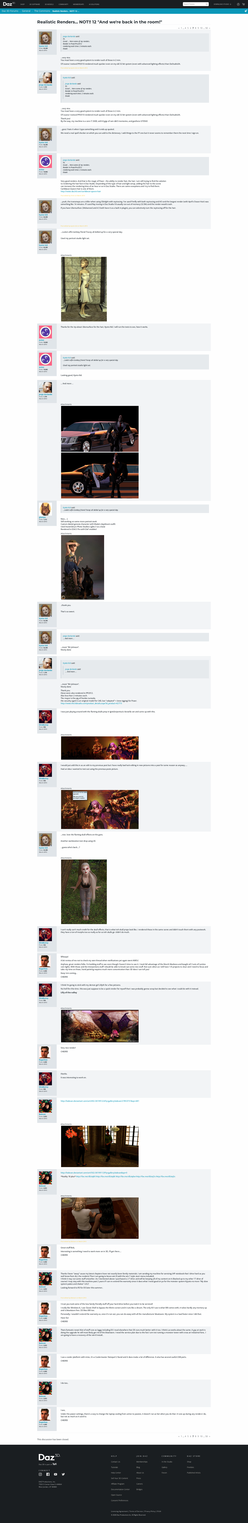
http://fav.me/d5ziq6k (105, 1176)
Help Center (116, 1472)
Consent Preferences (119, 1500)
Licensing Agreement (119, 1511)
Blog (138, 1467)
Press (138, 1478)
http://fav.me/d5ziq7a (146, 1176)
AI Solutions (94, 4)
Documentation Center (120, 1489)
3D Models (49, 4)
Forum (164, 1472)
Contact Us (115, 1461)
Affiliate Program (117, 1484)
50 (206, 28)
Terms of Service (136, 1511)
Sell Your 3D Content (119, 1478)
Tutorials (114, 1467)
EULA (159, 1511)
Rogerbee (43, 968)
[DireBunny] (47, 717)
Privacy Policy (150, 1511)
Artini (41, 169)
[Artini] (47, 161)
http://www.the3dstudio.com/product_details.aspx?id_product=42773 (91, 703)
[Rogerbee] (47, 961)
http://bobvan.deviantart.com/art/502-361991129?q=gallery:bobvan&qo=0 (94, 1172)
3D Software (34, 4)
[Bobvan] (47, 1106)
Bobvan (42, 1114)
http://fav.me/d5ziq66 (85, 1176)
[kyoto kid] (47, 38)
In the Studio (167, 1461)
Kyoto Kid (67, 77)
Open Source (116, 1495)
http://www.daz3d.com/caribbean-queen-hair (81, 191)
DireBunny (43, 725)
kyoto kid (43, 46)
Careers (139, 1484)
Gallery (164, 1467)
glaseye (42, 517)
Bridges (139, 1489)
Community (63, 4)
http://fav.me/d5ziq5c (165, 1176)
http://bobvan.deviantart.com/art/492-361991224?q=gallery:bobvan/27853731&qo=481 (100, 1101)
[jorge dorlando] (47, 78)
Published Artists (194, 1472)
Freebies (190, 1467)
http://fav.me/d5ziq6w (126, 1176)
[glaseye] (47, 509)
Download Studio (221, 4)
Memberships (78, 4)
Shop (22, 4)
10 (201, 28)
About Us (140, 1472)
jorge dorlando (69, 36)
